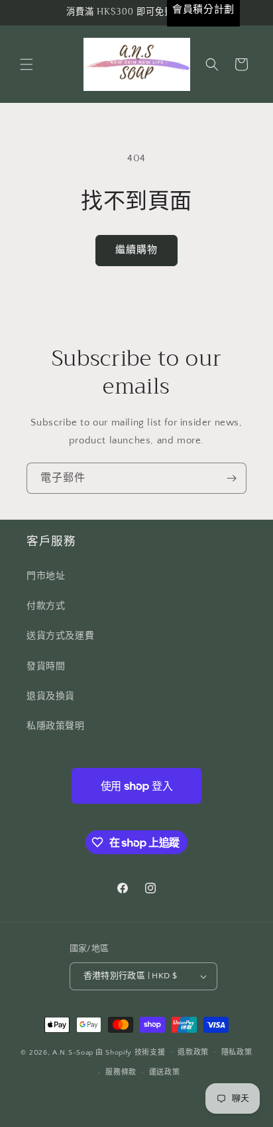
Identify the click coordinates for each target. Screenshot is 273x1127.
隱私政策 (236, 1053)
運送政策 (164, 1073)
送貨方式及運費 (60, 636)
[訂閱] (231, 478)
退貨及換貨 (51, 696)
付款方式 (46, 606)
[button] (26, 64)
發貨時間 (46, 666)
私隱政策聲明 (56, 726)
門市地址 (46, 576)
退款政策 (193, 1053)
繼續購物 (136, 250)
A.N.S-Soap (72, 1052)
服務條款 (120, 1073)
